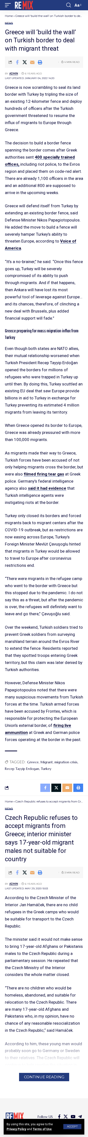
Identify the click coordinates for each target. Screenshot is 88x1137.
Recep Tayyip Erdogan (22, 768)
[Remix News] (23, 5)
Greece (33, 762)
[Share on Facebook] (17, 62)
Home (9, 16)
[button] (72, 1126)
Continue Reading (44, 1077)
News (9, 23)
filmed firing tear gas (44, 474)
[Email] (32, 62)
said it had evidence (47, 488)
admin (13, 73)
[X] (65, 1116)
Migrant (46, 762)
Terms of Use (42, 1129)
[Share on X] (24, 62)
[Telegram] (80, 1116)
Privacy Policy (16, 1129)
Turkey (46, 768)
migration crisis (66, 762)
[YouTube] (73, 1116)
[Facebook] (59, 1116)
